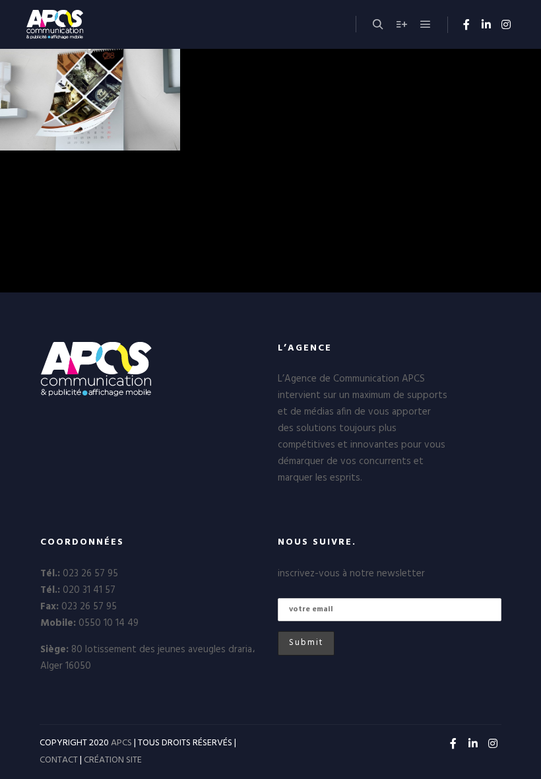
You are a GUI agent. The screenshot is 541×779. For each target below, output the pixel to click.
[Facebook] (466, 24)
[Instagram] (506, 24)
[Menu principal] (425, 24)
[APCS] (82, 24)
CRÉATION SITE (113, 760)
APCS (121, 743)
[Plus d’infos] (402, 24)
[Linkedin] (486, 24)
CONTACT (59, 760)
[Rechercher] (378, 24)
